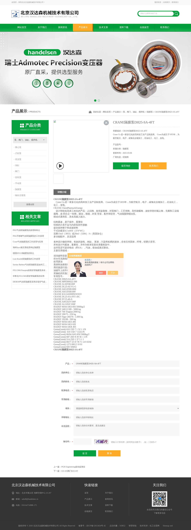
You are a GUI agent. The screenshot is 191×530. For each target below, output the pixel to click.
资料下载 (123, 27)
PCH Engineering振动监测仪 (73, 467)
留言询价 (125, 166)
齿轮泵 (18, 177)
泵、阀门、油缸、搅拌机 (134, 112)
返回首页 (158, 2)
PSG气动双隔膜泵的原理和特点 (26, 230)
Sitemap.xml (168, 526)
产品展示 (83, 27)
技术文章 (103, 27)
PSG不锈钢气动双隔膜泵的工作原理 (28, 236)
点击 (43, 140)
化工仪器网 (154, 526)
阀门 (17, 171)
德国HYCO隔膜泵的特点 (23, 253)
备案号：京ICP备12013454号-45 (92, 526)
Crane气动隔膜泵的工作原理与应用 (28, 242)
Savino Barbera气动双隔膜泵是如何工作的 (30, 265)
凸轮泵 (18, 153)
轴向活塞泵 (20, 195)
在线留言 (166, 2)
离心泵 (18, 147)
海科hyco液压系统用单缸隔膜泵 (26, 247)
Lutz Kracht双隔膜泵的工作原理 (26, 259)
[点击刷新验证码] (101, 441)
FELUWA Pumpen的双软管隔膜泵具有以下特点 (30, 270)
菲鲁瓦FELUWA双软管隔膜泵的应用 (28, 276)
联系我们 (175, 2)
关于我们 (42, 27)
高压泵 (18, 159)
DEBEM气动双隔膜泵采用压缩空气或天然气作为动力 (30, 282)
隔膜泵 (150, 112)
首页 (86, 493)
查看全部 (30, 204)
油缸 (17, 165)
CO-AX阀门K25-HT (69, 471)
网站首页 (21, 27)
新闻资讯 (62, 27)
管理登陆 (132, 526)
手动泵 (18, 183)
